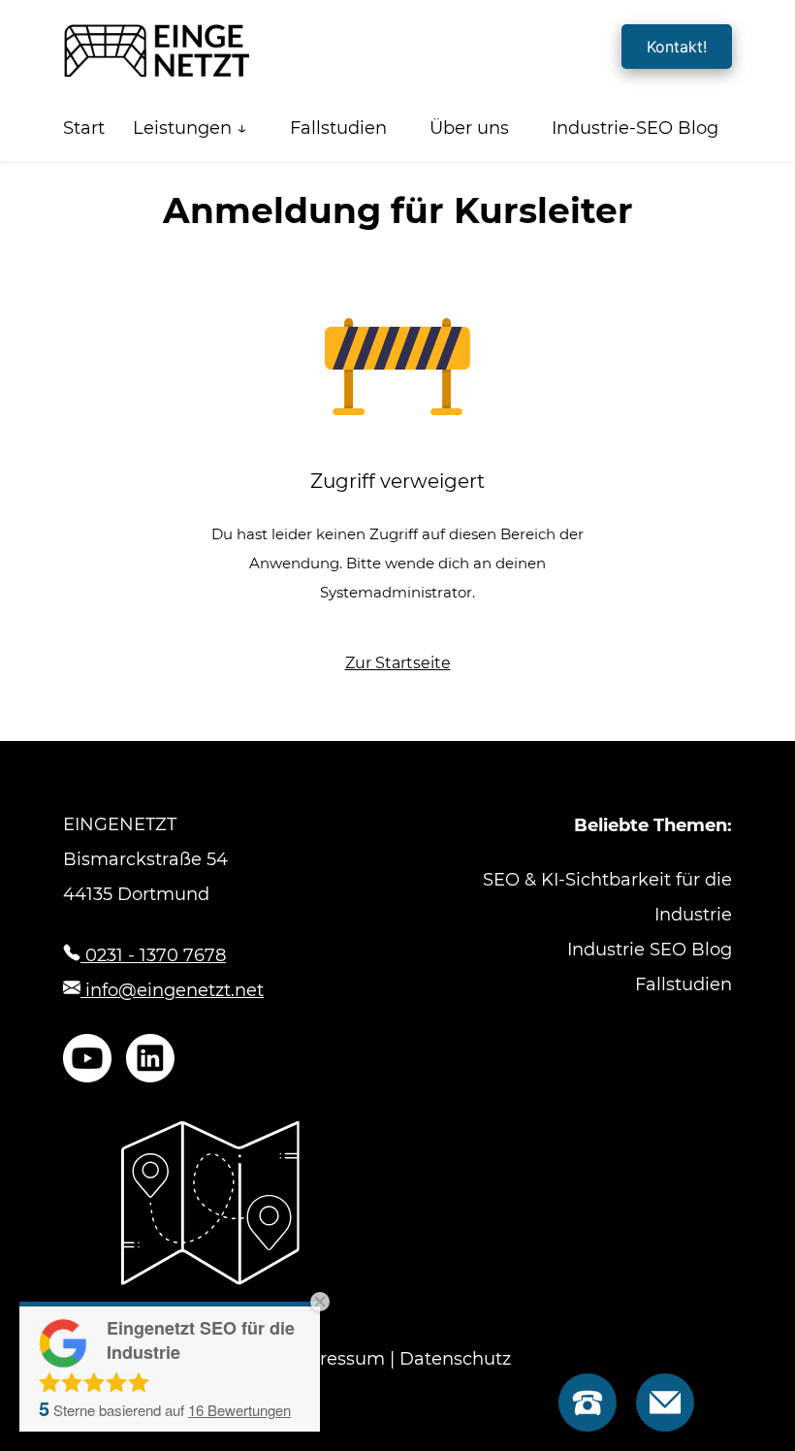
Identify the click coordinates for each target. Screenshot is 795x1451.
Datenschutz (455, 1359)
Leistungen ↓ (190, 128)
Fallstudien (338, 128)
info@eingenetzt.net (172, 990)
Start (84, 128)
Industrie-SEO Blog (635, 128)
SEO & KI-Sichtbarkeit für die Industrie (607, 897)
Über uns (469, 128)
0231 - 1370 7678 (153, 955)
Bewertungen (239, 1410)
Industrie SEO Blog (649, 949)
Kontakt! (677, 46)
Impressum (335, 1359)
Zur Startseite (398, 663)
